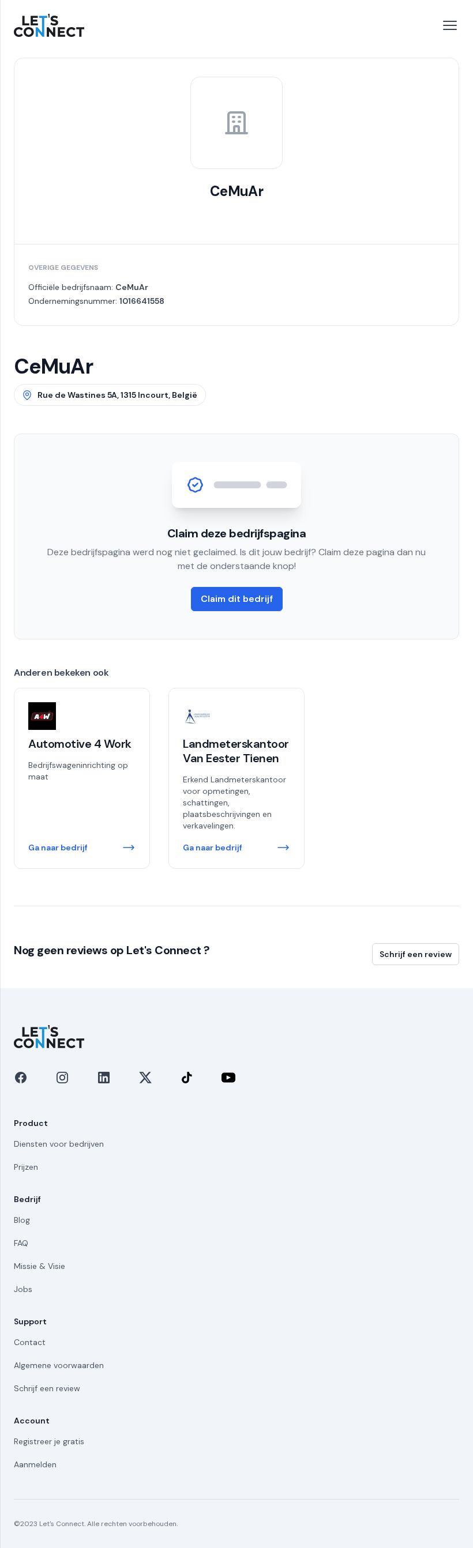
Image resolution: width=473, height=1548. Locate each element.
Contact (30, 1342)
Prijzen (26, 1167)
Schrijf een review (416, 954)
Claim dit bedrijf (237, 599)
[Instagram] (62, 1077)
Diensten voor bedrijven (59, 1144)
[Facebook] (21, 1077)
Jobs (23, 1289)
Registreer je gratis (49, 1441)
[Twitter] (145, 1077)
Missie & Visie (39, 1266)
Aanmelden (35, 1464)
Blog (22, 1220)
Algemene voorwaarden (59, 1365)
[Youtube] (228, 1077)
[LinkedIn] (104, 1077)
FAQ (21, 1243)
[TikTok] (187, 1077)
